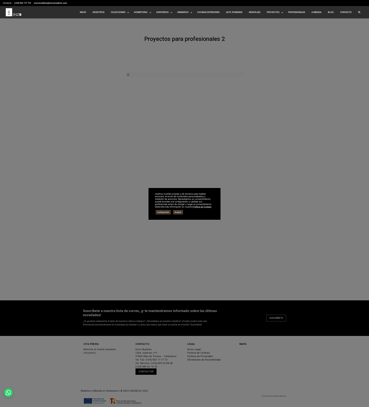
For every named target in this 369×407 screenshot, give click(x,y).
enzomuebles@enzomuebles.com (50, 3)
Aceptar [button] (178, 212)
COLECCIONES (118, 12)
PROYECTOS (273, 12)
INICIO (83, 12)
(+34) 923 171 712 (22, 3)
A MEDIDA (316, 12)
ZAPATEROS (162, 12)
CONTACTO (346, 12)
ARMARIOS (182, 12)
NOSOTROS (98, 12)
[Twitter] (367, 3)
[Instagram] (364, 3)
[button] (8, 392)
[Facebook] (361, 3)
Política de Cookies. (202, 207)
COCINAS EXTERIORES (208, 12)
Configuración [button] (163, 212)
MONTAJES (254, 12)
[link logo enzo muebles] (10, 12)
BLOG (331, 12)
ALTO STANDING (234, 12)
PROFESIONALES (296, 12)
